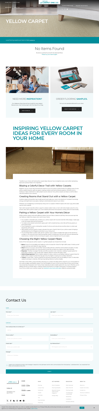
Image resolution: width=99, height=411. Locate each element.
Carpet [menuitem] (39, 392)
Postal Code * (9, 343)
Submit (49, 371)
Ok (82, 407)
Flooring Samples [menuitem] (56, 387)
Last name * (53, 311)
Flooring (16, 14)
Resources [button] (8, 7)
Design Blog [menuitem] (55, 395)
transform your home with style (52, 268)
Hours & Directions (67, 5)
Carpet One (9, 14)
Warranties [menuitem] (68, 396)
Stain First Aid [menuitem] (69, 387)
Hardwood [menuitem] (40, 390)
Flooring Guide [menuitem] (69, 390)
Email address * (54, 335)
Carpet (21, 14)
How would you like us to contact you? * (15, 326)
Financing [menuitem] (40, 402)
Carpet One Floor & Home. (16, 403)
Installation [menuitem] (68, 399)
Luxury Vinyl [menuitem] (41, 387)
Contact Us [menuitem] (82, 390)
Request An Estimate (82, 5)
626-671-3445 (16, 2)
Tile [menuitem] (39, 397)
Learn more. (34, 408)
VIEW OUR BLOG (26, 110)
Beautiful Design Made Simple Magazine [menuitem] (56, 392)
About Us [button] (16, 7)
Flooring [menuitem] (40, 385)
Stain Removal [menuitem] (69, 385)
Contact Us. (32, 40)
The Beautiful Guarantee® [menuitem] (69, 393)
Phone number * (10, 335)
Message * (8, 351)
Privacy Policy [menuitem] (83, 395)
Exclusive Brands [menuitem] (70, 401)
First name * (9, 311)
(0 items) (67, 9)
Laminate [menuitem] (40, 395)
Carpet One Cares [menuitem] (84, 387)
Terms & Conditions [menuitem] (85, 392)
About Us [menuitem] (82, 385)
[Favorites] (65, 9)
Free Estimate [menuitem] (41, 400)
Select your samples (70, 109)
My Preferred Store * (55, 343)
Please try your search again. (49, 54)
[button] (62, 9)
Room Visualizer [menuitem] (56, 385)
